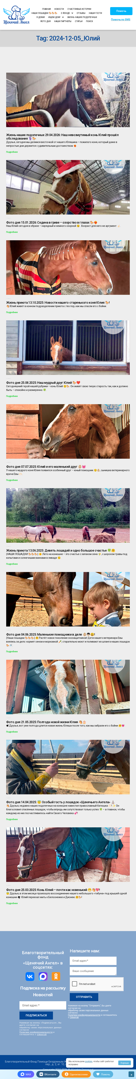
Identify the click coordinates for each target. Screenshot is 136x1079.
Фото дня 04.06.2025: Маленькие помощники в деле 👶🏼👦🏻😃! (50, 634)
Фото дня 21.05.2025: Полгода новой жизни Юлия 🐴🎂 (46, 722)
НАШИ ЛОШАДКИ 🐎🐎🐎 (44, 13)
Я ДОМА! (40, 17)
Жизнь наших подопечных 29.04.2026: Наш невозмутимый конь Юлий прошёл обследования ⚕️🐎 (62, 136)
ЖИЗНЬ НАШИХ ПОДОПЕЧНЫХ (82, 17)
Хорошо (124, 1062)
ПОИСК (89, 21)
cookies (88, 1061)
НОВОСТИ (59, 9)
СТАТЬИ (79, 21)
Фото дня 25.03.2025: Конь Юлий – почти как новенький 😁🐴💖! (53, 890)
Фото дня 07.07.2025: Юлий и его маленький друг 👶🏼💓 (46, 466)
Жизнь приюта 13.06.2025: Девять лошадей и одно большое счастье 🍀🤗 (60, 550)
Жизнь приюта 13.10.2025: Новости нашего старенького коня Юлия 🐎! (58, 302)
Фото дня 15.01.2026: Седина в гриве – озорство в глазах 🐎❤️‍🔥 (52, 222)
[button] (121, 11)
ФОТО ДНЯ (45, 21)
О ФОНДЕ (65, 13)
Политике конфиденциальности (36, 1032)
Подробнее (12, 152)
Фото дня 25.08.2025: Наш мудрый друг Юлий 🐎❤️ (43, 382)
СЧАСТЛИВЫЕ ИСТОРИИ (79, 9)
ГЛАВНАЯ (46, 9)
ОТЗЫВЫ (81, 13)
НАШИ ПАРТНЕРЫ (62, 21)
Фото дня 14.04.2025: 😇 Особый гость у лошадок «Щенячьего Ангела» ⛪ (60, 802)
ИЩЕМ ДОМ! (54, 17)
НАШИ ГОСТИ (95, 13)
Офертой (42, 1034)
